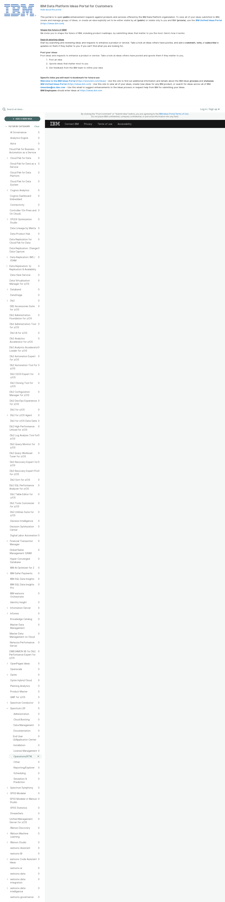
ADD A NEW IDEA (23, 119)
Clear (37, 126)
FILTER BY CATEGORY (19, 126)
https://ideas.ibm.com (52, 23)
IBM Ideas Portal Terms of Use (173, 114)
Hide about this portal (50, 9)
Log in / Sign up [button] (209, 109)
